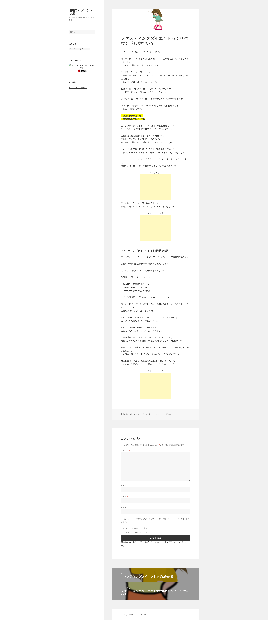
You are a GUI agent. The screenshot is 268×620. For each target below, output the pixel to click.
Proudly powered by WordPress (134, 614)
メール (124, 496)
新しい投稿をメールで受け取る (135, 532)
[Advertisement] (155, 187)
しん (137, 414)
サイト (123, 507)
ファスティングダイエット (164, 414)
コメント (125, 451)
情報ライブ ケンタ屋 (80, 12)
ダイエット (146, 414)
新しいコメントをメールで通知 (135, 528)
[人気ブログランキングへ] (82, 70)
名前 (124, 485)
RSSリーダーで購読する (78, 87)
